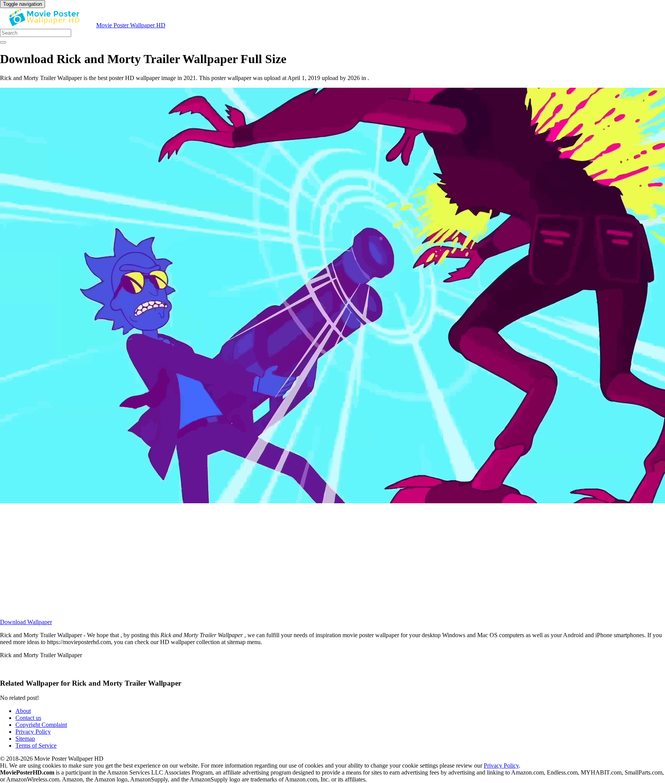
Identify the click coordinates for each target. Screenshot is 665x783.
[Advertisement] (231, 565)
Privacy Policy (33, 731)
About (23, 711)
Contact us (28, 718)
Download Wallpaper (26, 622)
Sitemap (25, 738)
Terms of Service (36, 745)
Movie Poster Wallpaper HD (130, 25)
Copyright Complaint (41, 724)
